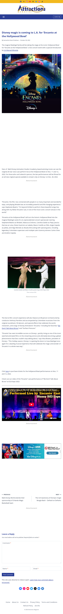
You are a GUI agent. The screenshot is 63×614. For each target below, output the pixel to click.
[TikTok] (42, 1)
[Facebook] (20, 1)
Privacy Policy (35, 602)
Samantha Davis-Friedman (11, 40)
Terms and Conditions (49, 602)
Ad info (37, 606)
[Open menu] (3, 16)
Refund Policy (28, 606)
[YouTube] (30, 1)
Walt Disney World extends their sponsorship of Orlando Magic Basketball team (13, 499)
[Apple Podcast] (39, 1)
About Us (15, 602)
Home (8, 602)
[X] (23, 1)
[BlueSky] (36, 1)
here (7, 371)
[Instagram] (26, 1)
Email (36, 569)
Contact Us (24, 602)
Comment (7, 543)
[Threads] (33, 1)
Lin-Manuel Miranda (11, 50)
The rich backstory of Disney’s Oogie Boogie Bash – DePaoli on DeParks (48, 497)
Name (5, 569)
